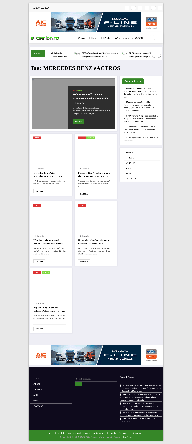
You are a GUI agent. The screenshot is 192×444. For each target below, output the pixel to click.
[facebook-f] (127, 8)
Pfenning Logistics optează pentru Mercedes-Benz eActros (48, 242)
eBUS (126, 37)
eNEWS (81, 37)
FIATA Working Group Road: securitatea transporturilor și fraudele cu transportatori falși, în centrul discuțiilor (91, 55)
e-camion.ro (79, 103)
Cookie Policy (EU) (56, 433)
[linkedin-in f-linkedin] (160, 8)
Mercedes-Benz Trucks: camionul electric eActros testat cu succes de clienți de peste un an (94, 175)
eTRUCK (93, 37)
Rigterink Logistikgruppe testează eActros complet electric (49, 309)
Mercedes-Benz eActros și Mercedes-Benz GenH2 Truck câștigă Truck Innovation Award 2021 (48, 175)
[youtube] (140, 8)
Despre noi (137, 433)
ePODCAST (138, 37)
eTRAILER (106, 37)
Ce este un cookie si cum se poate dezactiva (85, 433)
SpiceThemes (127, 437)
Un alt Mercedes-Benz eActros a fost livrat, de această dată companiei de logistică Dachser (93, 242)
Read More (78, 121)
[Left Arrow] (154, 55)
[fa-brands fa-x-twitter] (147, 8)
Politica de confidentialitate (118, 433)
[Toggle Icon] (159, 38)
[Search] (152, 37)
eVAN (117, 37)
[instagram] (133, 8)
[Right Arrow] (159, 55)
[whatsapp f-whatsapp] (153, 8)
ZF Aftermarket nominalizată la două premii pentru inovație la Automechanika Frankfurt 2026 (138, 55)
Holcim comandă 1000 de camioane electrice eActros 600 (90, 96)
